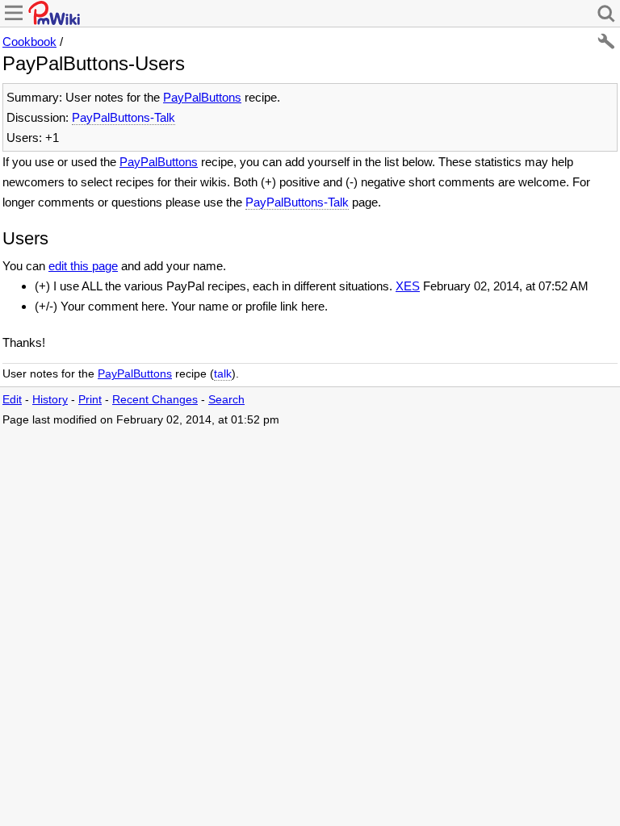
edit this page (83, 266)
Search (226, 400)
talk (223, 374)
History (50, 400)
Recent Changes (155, 400)
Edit (12, 400)
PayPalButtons (202, 97)
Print (90, 400)
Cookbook (29, 41)
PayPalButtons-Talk (123, 117)
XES (408, 286)
